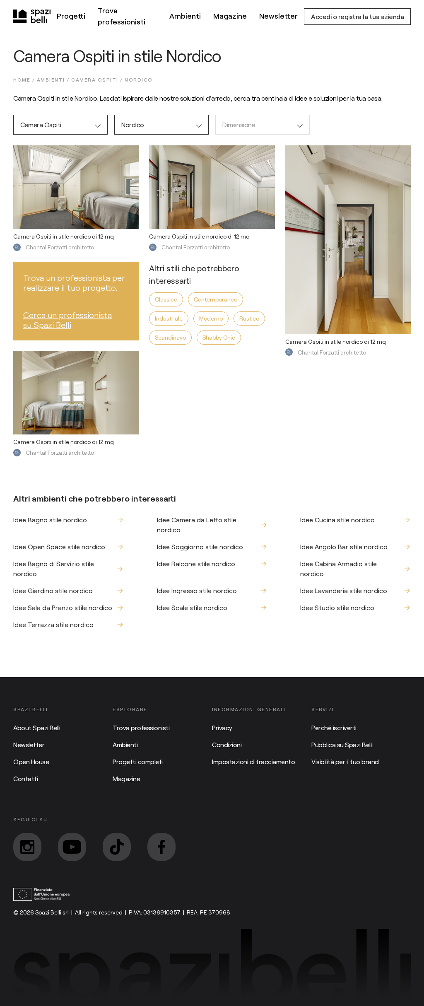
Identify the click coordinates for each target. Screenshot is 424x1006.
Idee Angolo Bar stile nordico (344, 546)
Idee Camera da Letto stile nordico (196, 524)
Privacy (222, 727)
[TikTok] (117, 847)
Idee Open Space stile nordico (59, 546)
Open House (31, 761)
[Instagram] (27, 847)
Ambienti (185, 15)
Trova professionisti (121, 16)
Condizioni (226, 744)
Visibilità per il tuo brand (345, 761)
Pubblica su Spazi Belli (342, 744)
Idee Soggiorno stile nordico (200, 546)
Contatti (25, 778)
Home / (25, 79)
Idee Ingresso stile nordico (197, 590)
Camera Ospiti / (98, 79)
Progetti (71, 15)
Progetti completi (138, 761)
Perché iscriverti (334, 727)
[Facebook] (161, 847)
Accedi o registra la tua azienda (357, 16)
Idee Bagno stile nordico (50, 520)
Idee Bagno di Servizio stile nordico (53, 568)
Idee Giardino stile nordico (53, 590)
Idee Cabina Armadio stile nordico (338, 568)
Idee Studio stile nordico (337, 607)
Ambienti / (54, 79)
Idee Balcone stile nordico (196, 563)
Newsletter (278, 15)
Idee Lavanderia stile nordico (343, 590)
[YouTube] (72, 847)
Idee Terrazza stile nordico (53, 624)
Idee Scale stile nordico (192, 607)
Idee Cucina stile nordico (337, 520)
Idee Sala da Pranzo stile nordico (62, 607)
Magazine (230, 15)
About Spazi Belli (36, 727)
